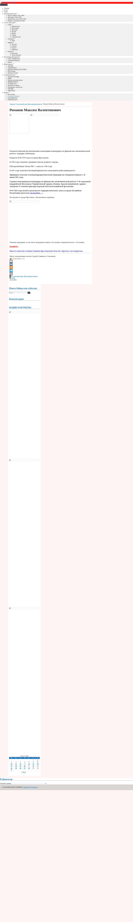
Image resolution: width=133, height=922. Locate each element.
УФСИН (10, 89)
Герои (6, 12)
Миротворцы (8, 64)
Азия (9, 24)
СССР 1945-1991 (9, 22)
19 (20, 766)
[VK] (50, 264)
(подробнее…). (36, 193)
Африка (10, 42)
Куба (13, 40)
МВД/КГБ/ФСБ (13, 82)
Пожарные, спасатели (15, 87)
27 (24, 768)
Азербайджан (12, 67)
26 (20, 768)
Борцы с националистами (16, 21)
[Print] (50, 273)
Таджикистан (16, 37)
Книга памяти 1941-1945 (16, 15)
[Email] (50, 261)
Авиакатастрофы (13, 76)
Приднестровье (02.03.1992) (17, 69)
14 (29, 764)
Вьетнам (14, 30)
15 (33, 764)
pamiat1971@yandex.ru (30, 787)
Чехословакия (16, 55)
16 (37, 764)
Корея (14, 33)
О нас (6, 10)
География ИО (12, 98)
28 (29, 768)
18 (16, 766)
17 (11, 766)
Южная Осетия (13, 73)
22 (33, 766)
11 (16, 764)
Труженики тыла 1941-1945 (17, 19)
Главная (6, 8)
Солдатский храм (13, 96)
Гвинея (14, 46)
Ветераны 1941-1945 (14, 17)
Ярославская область (35, 104)
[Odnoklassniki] (50, 267)
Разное (6, 92)
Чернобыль (11, 90)
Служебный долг (9, 75)
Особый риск (12, 83)
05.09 (13, 278)
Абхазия (10, 66)
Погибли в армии (13, 85)
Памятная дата (12, 99)
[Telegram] (50, 270)
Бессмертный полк (10, 14)
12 (20, 764)
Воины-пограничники (15, 80)
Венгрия (14, 53)
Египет (14, 48)
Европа (10, 51)
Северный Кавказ (14, 60)
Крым (10, 62)
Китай (14, 31)
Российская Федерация (11, 57)
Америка (11, 39)
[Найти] (28, 293)
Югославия (11, 71)
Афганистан (16, 26)
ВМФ (9, 78)
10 (11, 764)
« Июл (24, 772)
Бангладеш (15, 28)
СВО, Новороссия (14, 59)
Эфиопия (15, 49)
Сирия (14, 35)
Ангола (14, 44)
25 (16, 768)
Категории (11, 94)
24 (11, 768)
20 (24, 766)
